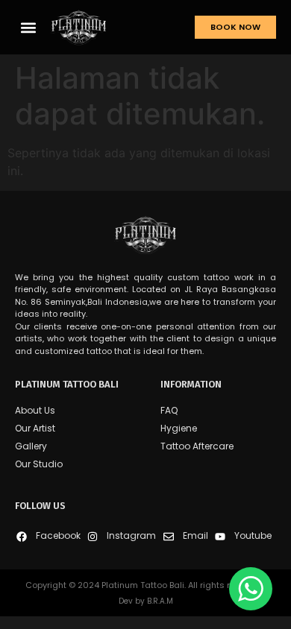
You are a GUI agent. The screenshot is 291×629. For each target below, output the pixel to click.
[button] (28, 27)
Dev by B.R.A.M (146, 601)
